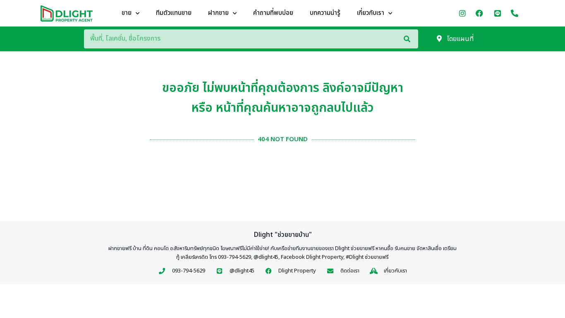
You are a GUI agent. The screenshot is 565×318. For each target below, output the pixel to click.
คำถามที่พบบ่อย (273, 13)
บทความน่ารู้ (325, 13)
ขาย (127, 13)
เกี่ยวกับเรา (370, 13)
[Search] (411, 38)
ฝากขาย (218, 13)
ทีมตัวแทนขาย (174, 13)
